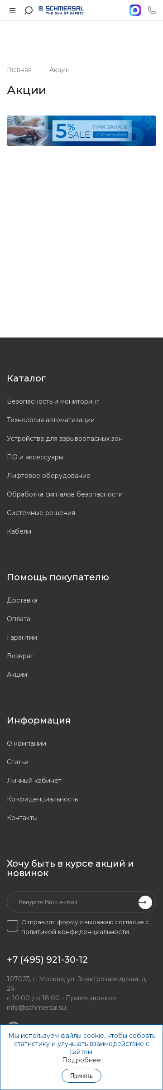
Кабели (19, 531)
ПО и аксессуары (35, 457)
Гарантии (22, 637)
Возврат (20, 656)
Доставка (22, 600)
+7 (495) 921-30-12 (47, 959)
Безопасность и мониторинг (53, 401)
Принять (81, 1075)
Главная (19, 70)
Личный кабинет (34, 781)
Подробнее (81, 1060)
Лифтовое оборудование (49, 476)
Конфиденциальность (42, 799)
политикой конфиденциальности (75, 932)
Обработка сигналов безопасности (65, 494)
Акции (59, 70)
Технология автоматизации (51, 420)
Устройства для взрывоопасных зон (65, 438)
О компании (26, 743)
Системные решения (41, 513)
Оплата (18, 619)
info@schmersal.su (36, 1007)
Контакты (22, 818)
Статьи (18, 762)
